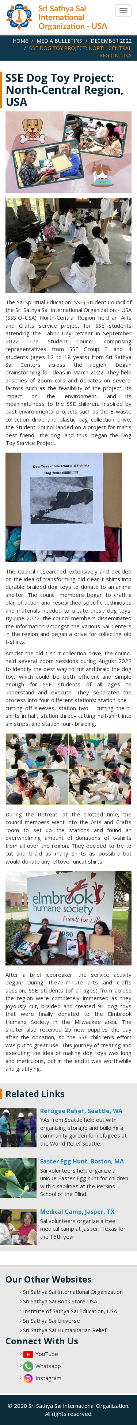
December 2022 (111, 40)
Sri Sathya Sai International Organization (73, 1291)
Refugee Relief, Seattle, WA (81, 1111)
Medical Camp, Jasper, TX (77, 1212)
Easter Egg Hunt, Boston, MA (82, 1161)
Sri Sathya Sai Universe (51, 1320)
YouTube (46, 1353)
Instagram (48, 1378)
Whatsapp (48, 1365)
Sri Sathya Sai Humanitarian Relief (64, 1330)
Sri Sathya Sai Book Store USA (60, 1301)
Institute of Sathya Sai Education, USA (70, 1311)
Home (20, 40)
